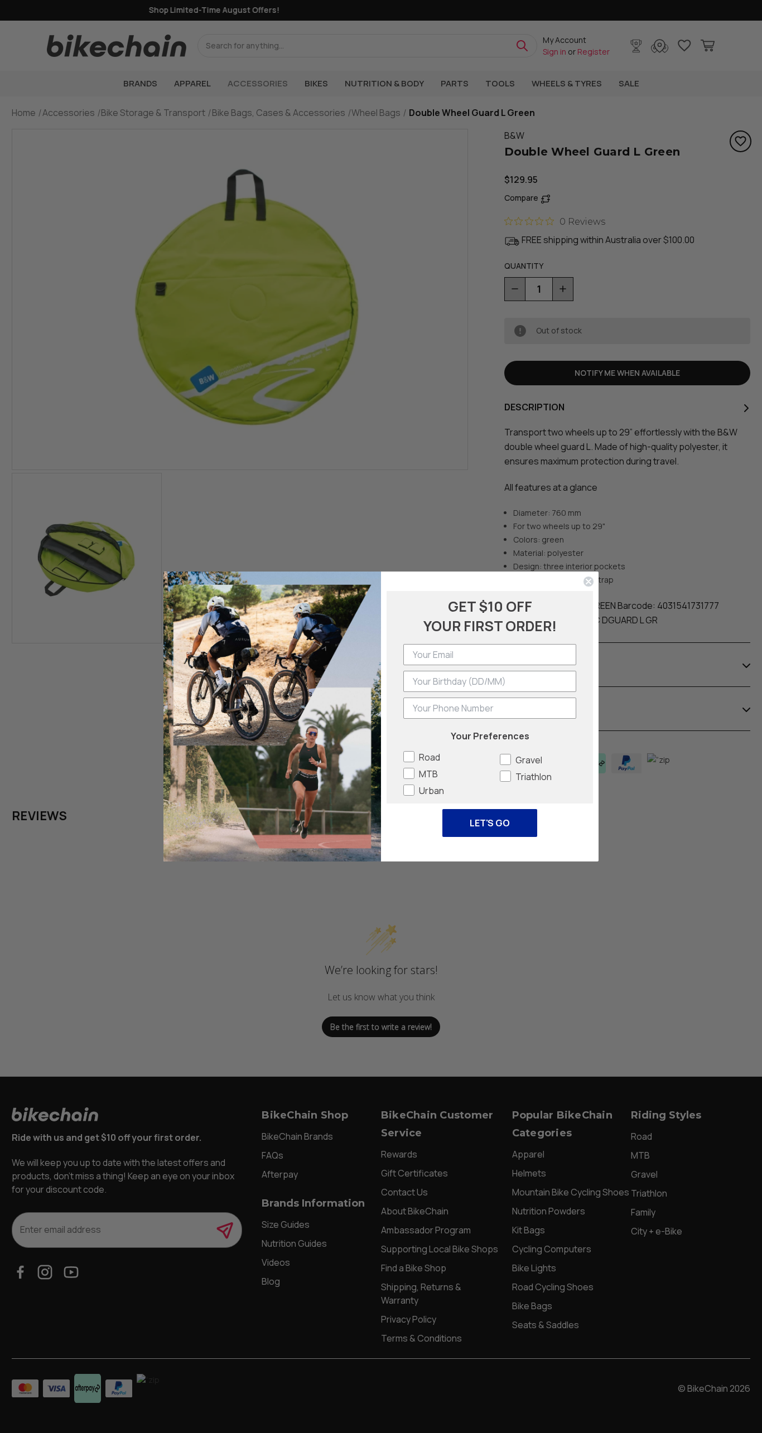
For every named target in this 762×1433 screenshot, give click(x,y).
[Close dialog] (588, 581)
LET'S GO (490, 823)
